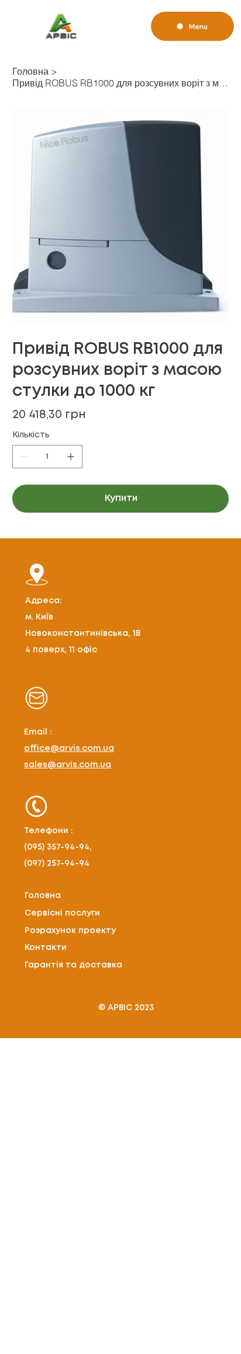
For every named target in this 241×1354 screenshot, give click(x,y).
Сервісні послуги (62, 913)
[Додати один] (70, 456)
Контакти (46, 947)
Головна (43, 895)
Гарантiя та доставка (73, 965)
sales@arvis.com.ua (67, 764)
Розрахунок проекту (70, 930)
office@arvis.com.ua (69, 748)
